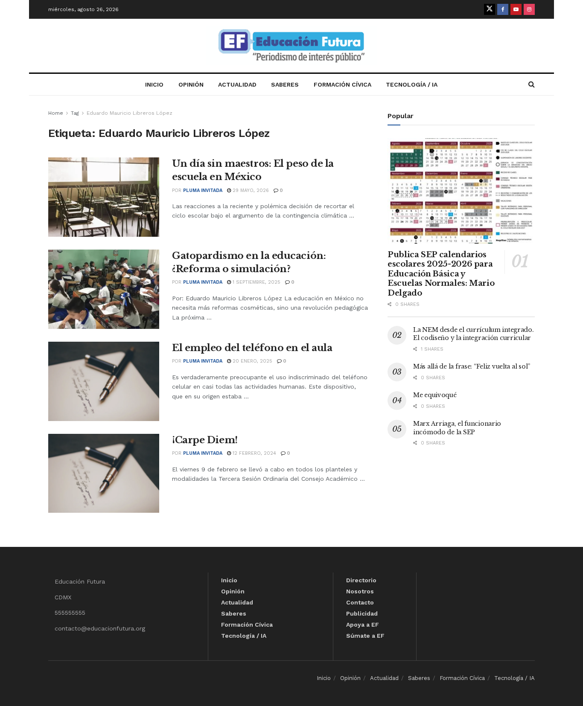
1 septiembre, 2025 (255, 282)
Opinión (191, 84)
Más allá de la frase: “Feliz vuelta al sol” (471, 366)
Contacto (360, 602)
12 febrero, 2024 (253, 453)
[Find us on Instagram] (529, 9)
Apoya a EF (362, 624)
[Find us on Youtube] (516, 9)
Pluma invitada (202, 190)
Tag (75, 113)
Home (55, 113)
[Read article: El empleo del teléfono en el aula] (103, 381)
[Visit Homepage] (291, 46)
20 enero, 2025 (251, 361)
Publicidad (362, 613)
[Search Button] (531, 84)
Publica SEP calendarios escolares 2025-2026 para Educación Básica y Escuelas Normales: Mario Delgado (441, 274)
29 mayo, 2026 (250, 190)
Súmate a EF (365, 635)
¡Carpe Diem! (205, 440)
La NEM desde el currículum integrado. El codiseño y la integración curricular (473, 334)
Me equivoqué (435, 395)
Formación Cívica (342, 84)
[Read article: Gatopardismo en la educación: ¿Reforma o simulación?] (103, 289)
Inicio (154, 84)
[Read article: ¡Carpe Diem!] (103, 473)
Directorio (361, 580)
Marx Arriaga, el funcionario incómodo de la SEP (457, 428)
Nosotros (360, 591)
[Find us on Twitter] (489, 9)
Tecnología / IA (411, 84)
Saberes (285, 84)
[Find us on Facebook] (502, 9)
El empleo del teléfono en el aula (252, 348)
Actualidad (237, 84)
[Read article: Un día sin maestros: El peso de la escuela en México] (103, 197)
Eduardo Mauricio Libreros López (129, 113)
